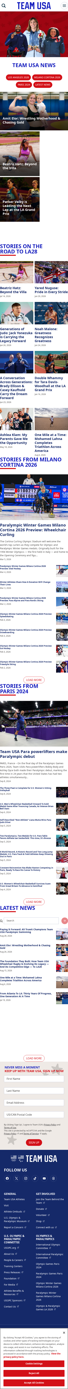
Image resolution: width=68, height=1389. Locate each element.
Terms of (32, 1133)
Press (13, 1272)
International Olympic (50, 1246)
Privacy (11, 1133)
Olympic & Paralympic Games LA (50, 1307)
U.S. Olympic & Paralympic (18, 1219)
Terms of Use (10, 1127)
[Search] (3, 5)
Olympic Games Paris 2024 (47, 1265)
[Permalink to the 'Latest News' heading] (37, 907)
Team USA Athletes (14, 1199)
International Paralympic (50, 1256)
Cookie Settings (34, 1363)
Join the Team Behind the (50, 1201)
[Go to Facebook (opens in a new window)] (7, 1178)
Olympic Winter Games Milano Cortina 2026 (48, 1285)
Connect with (46, 1227)
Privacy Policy (50, 1124)
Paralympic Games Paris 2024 (49, 1275)
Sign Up (34, 1142)
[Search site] (64, 920)
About (10, 1253)
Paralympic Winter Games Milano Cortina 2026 (48, 1296)
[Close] (64, 1332)
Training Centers (13, 1266)
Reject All (34, 1373)
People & (15, 1260)
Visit (6, 1205)
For (11, 1284)
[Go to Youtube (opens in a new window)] (44, 1178)
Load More (34, 680)
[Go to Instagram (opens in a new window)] (25, 1178)
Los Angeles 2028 (18, 77)
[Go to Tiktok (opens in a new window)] (35, 1178)
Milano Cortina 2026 (47, 77)
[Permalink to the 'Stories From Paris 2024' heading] (30, 691)
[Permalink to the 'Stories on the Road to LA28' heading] (39, 251)
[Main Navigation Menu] (64, 5)
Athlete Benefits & (18, 1292)
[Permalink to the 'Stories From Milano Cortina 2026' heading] (39, 464)
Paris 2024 (24, 84)
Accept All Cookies (34, 1382)
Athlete (14, 1211)
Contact (11, 1306)
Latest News (42, 84)
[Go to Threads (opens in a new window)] (53, 1178)
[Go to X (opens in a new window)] (16, 1178)
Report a (15, 1227)
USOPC (14, 1300)
